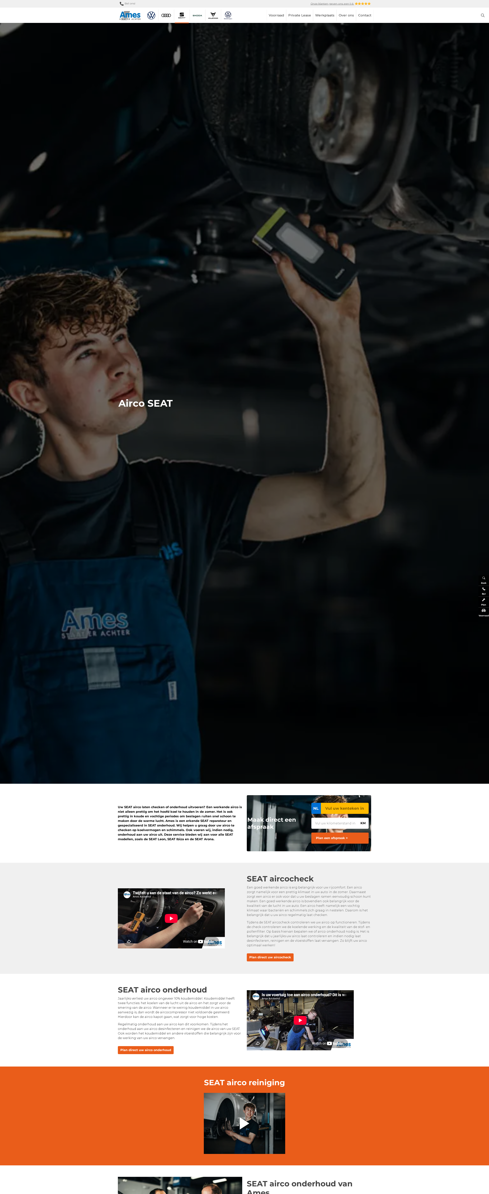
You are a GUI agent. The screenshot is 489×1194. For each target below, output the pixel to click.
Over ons (346, 15)
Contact (364, 15)
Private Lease (299, 15)
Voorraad (276, 15)
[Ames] (130, 15)
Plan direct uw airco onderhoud (145, 1050)
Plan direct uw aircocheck (270, 957)
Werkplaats (324, 15)
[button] (244, 1123)
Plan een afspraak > (332, 838)
